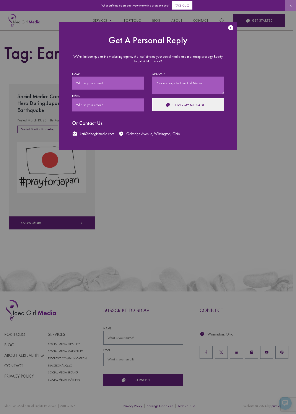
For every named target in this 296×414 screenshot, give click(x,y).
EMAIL (76, 96)
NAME (76, 74)
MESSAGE (158, 74)
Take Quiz (182, 5)
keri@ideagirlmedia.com (97, 133)
